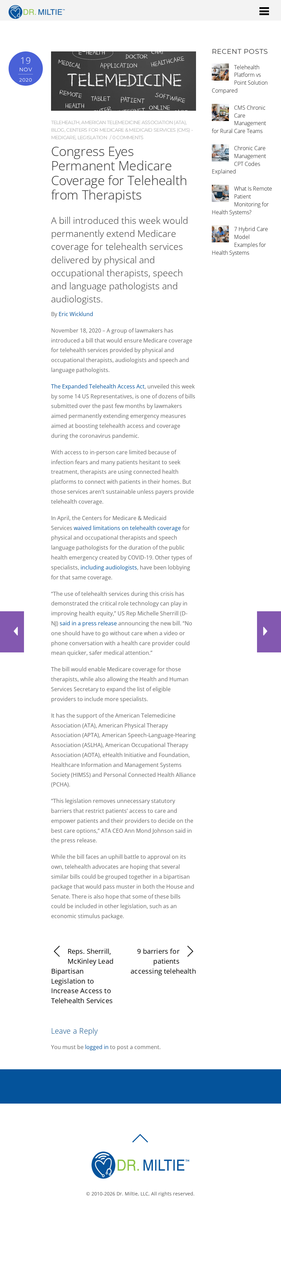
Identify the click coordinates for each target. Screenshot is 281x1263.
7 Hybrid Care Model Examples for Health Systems (240, 240)
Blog (57, 130)
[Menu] (264, 11)
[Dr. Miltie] (37, 15)
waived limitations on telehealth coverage (127, 528)
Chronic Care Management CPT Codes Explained (239, 159)
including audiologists (109, 567)
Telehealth (65, 122)
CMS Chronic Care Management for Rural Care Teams (239, 119)
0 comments (128, 137)
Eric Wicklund (76, 314)
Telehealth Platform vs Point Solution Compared (240, 78)
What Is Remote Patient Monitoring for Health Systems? (242, 200)
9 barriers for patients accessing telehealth (163, 961)
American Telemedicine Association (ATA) (133, 122)
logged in (97, 1047)
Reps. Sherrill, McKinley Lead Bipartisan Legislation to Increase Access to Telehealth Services (82, 976)
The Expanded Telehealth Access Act (98, 386)
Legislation (92, 137)
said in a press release (88, 623)
